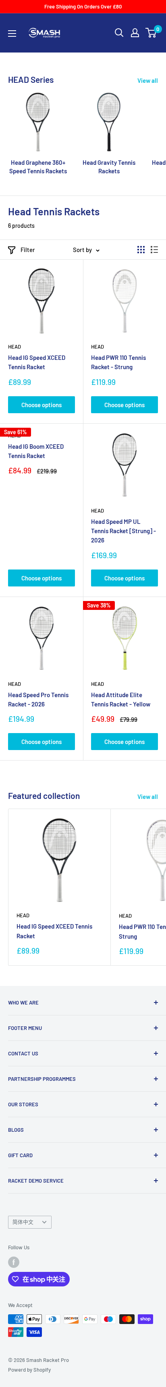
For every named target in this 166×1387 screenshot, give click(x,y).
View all (147, 80)
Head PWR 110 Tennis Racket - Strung (118, 362)
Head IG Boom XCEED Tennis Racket (36, 451)
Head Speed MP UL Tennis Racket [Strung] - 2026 (123, 531)
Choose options (41, 404)
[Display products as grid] (141, 249)
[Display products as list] (154, 249)
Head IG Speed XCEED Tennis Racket (36, 362)
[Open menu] (12, 33)
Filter (28, 249)
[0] (151, 33)
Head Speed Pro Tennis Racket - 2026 (38, 699)
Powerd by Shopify (29, 1369)
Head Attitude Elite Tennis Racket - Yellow (120, 699)
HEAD (14, 346)
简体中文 (22, 1222)
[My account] (135, 32)
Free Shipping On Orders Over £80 (83, 6)
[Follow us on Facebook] (13, 1262)
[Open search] (119, 32)
